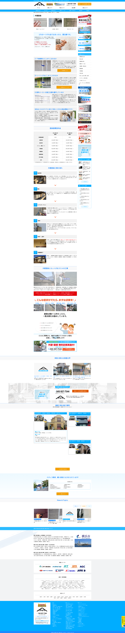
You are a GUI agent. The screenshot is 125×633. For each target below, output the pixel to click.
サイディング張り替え (84, 78)
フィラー (52, 580)
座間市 (51, 596)
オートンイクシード (69, 611)
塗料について (80, 602)
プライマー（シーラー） (59, 580)
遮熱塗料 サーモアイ (82, 610)
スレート (77, 588)
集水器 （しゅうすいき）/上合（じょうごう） (47, 586)
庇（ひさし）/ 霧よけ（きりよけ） (53, 585)
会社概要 (80, 620)
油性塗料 (83, 580)
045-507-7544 (72, 3)
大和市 (55, 596)
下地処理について (65, 70)
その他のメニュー (80, 626)
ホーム (38, 7)
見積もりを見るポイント (69, 622)
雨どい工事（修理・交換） (84, 75)
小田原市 (81, 596)
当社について (63, 493)
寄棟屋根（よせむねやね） (48, 587)
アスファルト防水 (69, 581)
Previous (32, 516)
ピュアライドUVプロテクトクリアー (84, 616)
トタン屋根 (82, 582)
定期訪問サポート (68, 615)
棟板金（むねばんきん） (62, 586)
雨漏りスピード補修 (69, 605)
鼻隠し (43, 588)
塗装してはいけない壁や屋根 (70, 621)
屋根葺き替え (53, 10)
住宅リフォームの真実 (68, 616)
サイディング (66, 580)
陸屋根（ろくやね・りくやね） (56, 582)
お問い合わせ (80, 622)
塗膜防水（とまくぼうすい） (46, 582)
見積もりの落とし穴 (69, 623)
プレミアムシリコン (81, 612)
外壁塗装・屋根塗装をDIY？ (70, 626)
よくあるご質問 (81, 623)
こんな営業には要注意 (69, 620)
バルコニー (59, 581)
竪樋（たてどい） (54, 588)
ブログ (89, 506)
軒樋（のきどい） (48, 588)
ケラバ (41, 587)
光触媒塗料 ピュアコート (82, 615)
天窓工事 (81, 73)
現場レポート (77, 506)
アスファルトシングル (71, 588)
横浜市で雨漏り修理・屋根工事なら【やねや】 (59, 632)
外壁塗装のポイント (69, 617)
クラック (43, 580)
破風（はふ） (77, 586)
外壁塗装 (87, 10)
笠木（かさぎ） (43, 585)
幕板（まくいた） (75, 585)
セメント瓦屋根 (65, 582)
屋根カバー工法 (62, 10)
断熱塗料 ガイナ (81, 606)
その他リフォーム (83, 80)
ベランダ (64, 581)
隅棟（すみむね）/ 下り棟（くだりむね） (75, 587)
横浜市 (41, 596)
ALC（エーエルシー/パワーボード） (74, 580)
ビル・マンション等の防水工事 (84, 83)
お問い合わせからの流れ (69, 607)
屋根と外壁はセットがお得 (70, 627)
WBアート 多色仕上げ (82, 607)
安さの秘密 (54, 621)
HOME (53, 602)
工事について (67, 602)
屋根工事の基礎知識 (69, 628)
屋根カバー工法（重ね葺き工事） (58, 606)
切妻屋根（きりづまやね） (57, 587)
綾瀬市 (48, 596)
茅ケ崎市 (66, 596)
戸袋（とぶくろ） (62, 585)
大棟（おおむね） (65, 587)
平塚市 (74, 596)
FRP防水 (65, 588)
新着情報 (83, 506)
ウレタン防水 (76, 581)
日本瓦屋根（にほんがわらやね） (74, 582)
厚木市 (70, 596)
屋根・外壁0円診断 (69, 606)
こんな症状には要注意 (69, 612)
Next (92, 516)
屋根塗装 (80, 10)
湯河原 (85, 596)
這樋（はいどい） (81, 585)
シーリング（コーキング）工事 (52, 581)
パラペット (60, 588)
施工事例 (53, 623)
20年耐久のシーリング (65, 87)
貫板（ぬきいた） (82, 586)
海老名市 (58, 596)
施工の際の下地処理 (69, 610)
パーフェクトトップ (81, 611)
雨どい (57, 586)
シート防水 (81, 581)
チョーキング (48, 580)
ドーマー (84, 587)
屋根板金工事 (38, 10)
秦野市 (77, 596)
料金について (54, 620)
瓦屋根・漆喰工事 (72, 10)
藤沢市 (63, 596)
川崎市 (44, 596)
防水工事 (45, 10)
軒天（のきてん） (70, 586)
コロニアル (81, 588)
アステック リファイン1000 (83, 605)
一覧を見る (85, 181)
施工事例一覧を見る (63, 469)
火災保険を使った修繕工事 (57, 622)
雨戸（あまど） (68, 585)
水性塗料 (44, 581)
